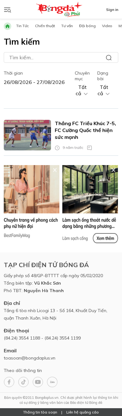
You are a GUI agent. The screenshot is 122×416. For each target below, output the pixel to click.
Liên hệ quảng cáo (82, 412)
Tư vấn (67, 25)
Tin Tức (22, 25)
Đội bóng (87, 25)
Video (107, 25)
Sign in (112, 9)
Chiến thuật (45, 25)
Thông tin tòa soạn (40, 412)
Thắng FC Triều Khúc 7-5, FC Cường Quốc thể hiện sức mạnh (85, 130)
